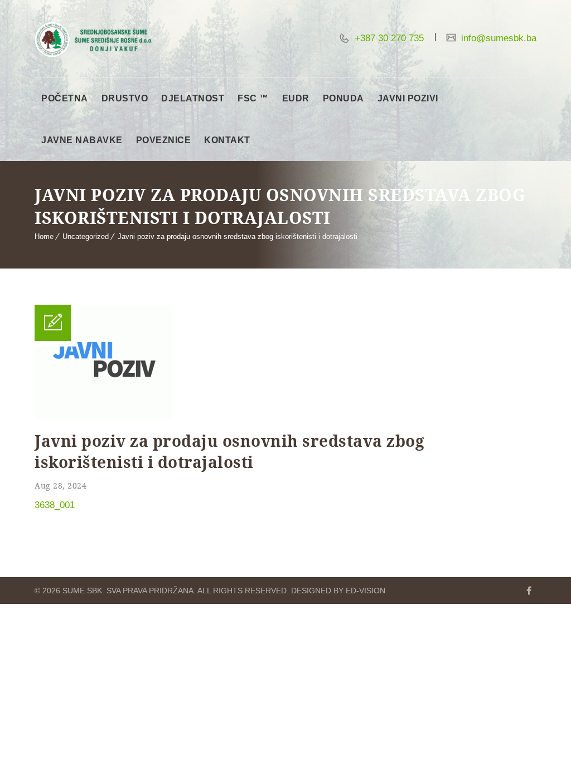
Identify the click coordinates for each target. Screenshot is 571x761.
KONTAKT (227, 140)
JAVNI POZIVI (408, 98)
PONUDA (343, 98)
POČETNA (64, 98)
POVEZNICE (163, 140)
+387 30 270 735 (388, 38)
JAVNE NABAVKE (82, 140)
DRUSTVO (124, 98)
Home (44, 236)
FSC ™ (253, 98)
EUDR (295, 98)
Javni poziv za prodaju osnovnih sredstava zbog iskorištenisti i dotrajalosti (237, 236)
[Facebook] (528, 590)
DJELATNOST (192, 98)
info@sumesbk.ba (497, 38)
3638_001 (55, 505)
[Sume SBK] (93, 39)
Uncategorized (85, 236)
